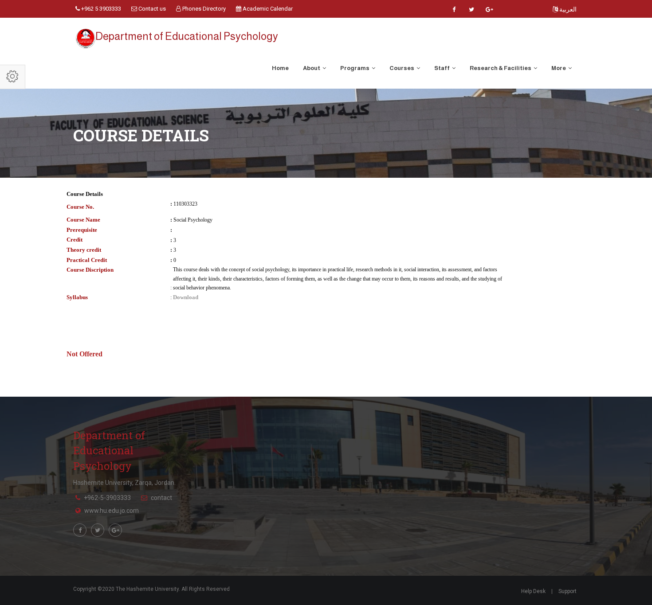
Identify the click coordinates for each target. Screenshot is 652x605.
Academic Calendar (267, 8)
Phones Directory (203, 8)
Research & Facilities (501, 68)
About (312, 68)
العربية (567, 9)
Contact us (151, 8)
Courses (402, 68)
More (559, 68)
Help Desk (533, 591)
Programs (355, 68)
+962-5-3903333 (107, 497)
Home (280, 68)
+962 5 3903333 (100, 8)
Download (185, 297)
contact (161, 497)
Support (567, 591)
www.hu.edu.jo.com (111, 510)
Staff (442, 68)
